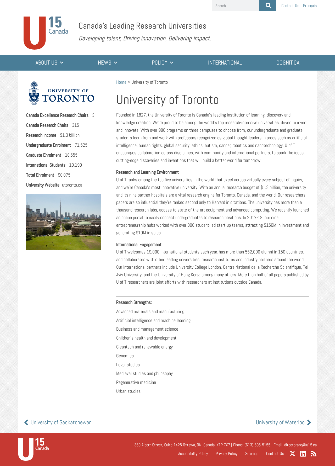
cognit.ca (287, 62)
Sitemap (251, 453)
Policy (159, 62)
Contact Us (290, 5)
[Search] (267, 5)
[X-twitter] (292, 453)
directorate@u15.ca (300, 445)
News (104, 62)
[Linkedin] (303, 453)
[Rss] (313, 453)
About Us (46, 62)
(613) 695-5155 (257, 445)
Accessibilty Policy (193, 453)
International (225, 62)
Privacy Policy (226, 453)
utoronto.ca (54, 185)
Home (121, 82)
